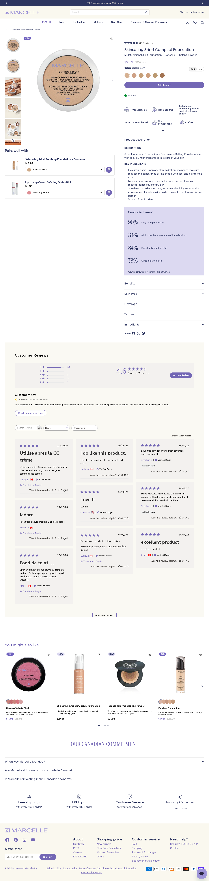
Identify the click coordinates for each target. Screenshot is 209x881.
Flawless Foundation (169, 708)
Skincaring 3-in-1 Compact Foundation (26, 29)
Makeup (98, 22)
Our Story (78, 843)
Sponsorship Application (146, 860)
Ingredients (164, 324)
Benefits (164, 283)
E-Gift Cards (80, 856)
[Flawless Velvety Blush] (28, 674)
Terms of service (87, 868)
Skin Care (116, 22)
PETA (76, 848)
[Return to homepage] (26, 830)
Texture (164, 314)
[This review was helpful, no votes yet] (59, 490)
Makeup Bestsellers (108, 852)
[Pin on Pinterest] (143, 333)
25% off (46, 22)
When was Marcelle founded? (104, 761)
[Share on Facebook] (133, 333)
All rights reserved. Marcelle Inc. (21, 868)
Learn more (180, 808)
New (62, 22)
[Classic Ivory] (127, 75)
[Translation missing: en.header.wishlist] (195, 22)
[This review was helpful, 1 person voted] (59, 538)
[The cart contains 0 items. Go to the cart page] (202, 22)
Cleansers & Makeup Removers (149, 22)
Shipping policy (105, 868)
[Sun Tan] (162, 75)
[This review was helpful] (59, 596)
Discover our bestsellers (192, 12)
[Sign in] (187, 22)
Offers (100, 856)
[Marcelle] (22, 12)
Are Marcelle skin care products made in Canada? (104, 770)
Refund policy (54, 868)
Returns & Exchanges (144, 852)
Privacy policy (70, 868)
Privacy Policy (140, 856)
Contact (174, 848)
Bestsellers (79, 22)
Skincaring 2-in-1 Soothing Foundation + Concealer (55, 159)
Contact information (125, 868)
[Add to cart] (109, 169)
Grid (192, 69)
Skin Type (164, 294)
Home (7, 29)
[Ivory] (134, 75)
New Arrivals (104, 843)
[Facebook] (7, 839)
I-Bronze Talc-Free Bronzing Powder (126, 706)
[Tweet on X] (138, 333)
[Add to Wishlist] (112, 38)
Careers (77, 852)
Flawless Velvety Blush (18, 708)
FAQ (134, 843)
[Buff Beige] (141, 75)
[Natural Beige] (155, 75)
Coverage (164, 304)
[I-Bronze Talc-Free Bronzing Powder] (129, 674)
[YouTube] (33, 839)
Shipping (137, 848)
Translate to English (32, 485)
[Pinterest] (15, 839)
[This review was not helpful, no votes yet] (64, 490)
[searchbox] (25, 427)
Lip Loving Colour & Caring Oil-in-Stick (48, 182)
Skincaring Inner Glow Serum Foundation (78, 706)
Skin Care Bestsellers (109, 848)
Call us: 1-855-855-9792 (184, 843)
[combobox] (56, 428)
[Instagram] (24, 839)
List (200, 69)
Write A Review (181, 375)
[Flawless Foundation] (180, 674)
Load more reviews (104, 615)
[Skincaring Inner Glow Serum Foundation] (79, 674)
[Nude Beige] (148, 75)
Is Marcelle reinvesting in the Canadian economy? (104, 779)
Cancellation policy (91, 872)
